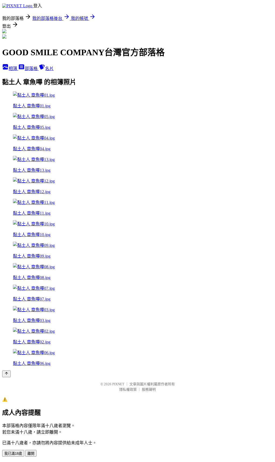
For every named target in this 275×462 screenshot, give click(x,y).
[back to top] (6, 374)
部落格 (32, 68)
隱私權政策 (128, 389)
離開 (30, 454)
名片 (49, 68)
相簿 (13, 68)
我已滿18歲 (13, 454)
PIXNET (118, 384)
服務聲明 (149, 389)
